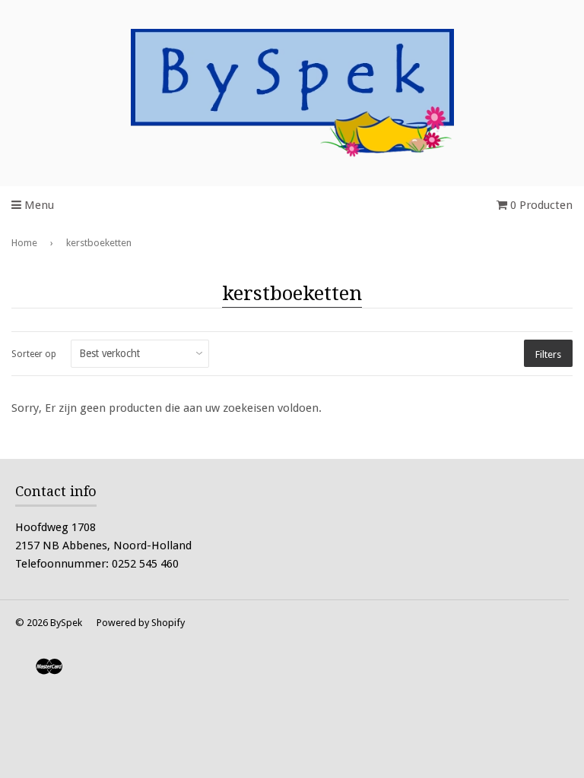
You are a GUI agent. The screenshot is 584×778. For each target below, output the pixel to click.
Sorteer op (33, 354)
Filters (548, 354)
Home (24, 242)
